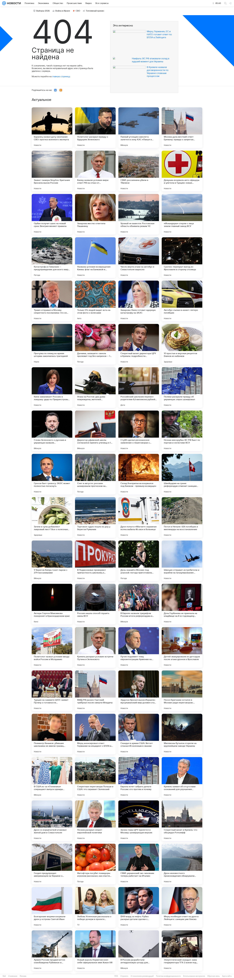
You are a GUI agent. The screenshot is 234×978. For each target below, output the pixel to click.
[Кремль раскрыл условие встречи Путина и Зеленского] (95, 647)
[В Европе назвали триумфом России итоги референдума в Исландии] (138, 604)
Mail (4, 976)
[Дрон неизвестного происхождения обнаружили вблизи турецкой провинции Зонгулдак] (182, 864)
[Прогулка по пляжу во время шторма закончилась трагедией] (52, 344)
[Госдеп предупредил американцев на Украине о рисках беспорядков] (52, 864)
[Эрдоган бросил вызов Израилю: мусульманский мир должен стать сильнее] (138, 690)
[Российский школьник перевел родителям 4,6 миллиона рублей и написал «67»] (138, 387)
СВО (78, 11)
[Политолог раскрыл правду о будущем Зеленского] (95, 127)
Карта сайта (227, 976)
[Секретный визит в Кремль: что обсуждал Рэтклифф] (182, 820)
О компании (12, 976)
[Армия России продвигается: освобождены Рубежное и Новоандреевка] (52, 950)
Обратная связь (213, 976)
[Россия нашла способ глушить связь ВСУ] (95, 604)
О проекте (124, 976)
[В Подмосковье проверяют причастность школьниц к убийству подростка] (95, 561)
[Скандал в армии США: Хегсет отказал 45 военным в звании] (138, 734)
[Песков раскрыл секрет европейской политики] (95, 820)
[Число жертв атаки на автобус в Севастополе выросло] (138, 257)
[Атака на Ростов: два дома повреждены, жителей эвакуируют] (95, 387)
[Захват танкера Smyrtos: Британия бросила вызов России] (52, 171)
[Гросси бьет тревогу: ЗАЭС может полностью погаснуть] (52, 474)
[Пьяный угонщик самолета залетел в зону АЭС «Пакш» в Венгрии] (138, 127)
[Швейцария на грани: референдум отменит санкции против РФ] (182, 474)
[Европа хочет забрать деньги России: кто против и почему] (138, 777)
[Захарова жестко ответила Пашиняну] (95, 214)
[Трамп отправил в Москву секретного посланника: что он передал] (52, 301)
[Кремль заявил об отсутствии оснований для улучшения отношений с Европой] (182, 777)
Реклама (23, 976)
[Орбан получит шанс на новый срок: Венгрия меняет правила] (52, 214)
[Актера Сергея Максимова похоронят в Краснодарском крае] (52, 604)
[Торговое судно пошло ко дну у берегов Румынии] (95, 517)
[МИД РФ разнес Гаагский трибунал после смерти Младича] (95, 690)
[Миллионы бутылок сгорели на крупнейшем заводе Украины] (182, 734)
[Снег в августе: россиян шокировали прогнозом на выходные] (95, 474)
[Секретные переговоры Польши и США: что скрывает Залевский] (95, 777)
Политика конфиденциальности (168, 976)
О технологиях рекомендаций (142, 976)
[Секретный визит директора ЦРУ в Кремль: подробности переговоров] (138, 344)
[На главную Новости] (13, 3)
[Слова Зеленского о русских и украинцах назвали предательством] (52, 431)
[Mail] (4, 3)
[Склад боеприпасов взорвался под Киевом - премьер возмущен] (138, 474)
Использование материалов (194, 976)
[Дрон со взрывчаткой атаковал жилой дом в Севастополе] (52, 820)
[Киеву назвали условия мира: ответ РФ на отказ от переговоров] (95, 171)
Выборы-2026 (43, 11)
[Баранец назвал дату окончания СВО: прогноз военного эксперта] (52, 127)
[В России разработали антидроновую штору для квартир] (138, 950)
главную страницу (61, 76)
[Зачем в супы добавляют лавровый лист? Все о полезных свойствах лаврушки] (52, 517)
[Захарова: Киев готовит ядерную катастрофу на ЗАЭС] (138, 301)
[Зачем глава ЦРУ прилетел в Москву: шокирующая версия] (138, 820)
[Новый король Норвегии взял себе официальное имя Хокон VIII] (95, 950)
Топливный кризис (95, 11)
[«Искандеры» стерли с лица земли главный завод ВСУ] (182, 214)
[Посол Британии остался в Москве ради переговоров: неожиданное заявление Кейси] (182, 690)
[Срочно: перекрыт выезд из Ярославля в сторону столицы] (182, 257)
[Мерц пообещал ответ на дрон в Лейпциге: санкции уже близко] (182, 907)
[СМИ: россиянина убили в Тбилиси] (138, 171)
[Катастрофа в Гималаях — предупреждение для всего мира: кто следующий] (52, 257)
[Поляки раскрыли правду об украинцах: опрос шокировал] (182, 387)
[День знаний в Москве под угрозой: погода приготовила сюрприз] (138, 561)
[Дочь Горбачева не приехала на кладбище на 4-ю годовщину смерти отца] (182, 604)
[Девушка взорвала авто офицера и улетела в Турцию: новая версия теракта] (182, 171)
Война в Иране (62, 11)
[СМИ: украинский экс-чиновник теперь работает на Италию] (138, 864)
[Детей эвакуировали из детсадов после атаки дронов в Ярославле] (182, 647)
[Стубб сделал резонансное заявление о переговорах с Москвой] (138, 431)
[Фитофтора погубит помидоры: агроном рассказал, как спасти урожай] (95, 864)
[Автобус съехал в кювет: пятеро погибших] (182, 301)
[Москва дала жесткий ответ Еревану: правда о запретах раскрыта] (182, 127)
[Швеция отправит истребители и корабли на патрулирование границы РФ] (182, 561)
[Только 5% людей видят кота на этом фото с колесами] (95, 301)
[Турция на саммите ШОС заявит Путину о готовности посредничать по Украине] (52, 690)
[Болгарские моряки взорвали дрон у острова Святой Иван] (52, 907)
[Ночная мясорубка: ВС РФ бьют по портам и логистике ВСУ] (182, 431)
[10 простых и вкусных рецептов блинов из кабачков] (182, 344)
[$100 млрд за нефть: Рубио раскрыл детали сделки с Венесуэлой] (138, 907)
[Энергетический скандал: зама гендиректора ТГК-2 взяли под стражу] (182, 950)
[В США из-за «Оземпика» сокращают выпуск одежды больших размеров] (52, 777)
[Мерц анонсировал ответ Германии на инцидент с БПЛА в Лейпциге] (95, 734)
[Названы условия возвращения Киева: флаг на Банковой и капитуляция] (95, 257)
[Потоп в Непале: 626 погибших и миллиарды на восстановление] (182, 517)
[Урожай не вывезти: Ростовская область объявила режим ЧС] (138, 214)
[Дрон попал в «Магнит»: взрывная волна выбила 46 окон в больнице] (138, 517)
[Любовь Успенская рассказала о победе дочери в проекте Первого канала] (95, 907)
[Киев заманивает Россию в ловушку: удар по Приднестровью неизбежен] (52, 387)
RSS (116, 976)
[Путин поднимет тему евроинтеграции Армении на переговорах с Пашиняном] (138, 647)
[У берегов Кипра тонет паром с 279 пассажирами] (52, 561)
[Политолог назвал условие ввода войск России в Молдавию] (52, 647)
